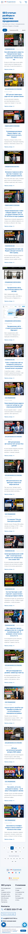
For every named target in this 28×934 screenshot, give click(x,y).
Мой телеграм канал (9, 921)
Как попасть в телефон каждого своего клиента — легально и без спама (14, 827)
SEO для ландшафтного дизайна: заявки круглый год (14, 672)
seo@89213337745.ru (10, 918)
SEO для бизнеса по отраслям (13, 89)
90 (15, 861)
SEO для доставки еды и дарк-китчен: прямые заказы (14, 95)
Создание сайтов (5, 892)
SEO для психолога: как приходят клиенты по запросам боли (14, 482)
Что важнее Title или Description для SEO (14, 520)
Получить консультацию (8, 914)
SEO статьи (4, 900)
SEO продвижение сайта (6, 889)
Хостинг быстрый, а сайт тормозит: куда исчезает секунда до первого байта (14, 594)
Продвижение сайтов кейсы (13, 282)
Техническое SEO (13, 30)
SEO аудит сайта (5, 894)
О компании (18, 888)
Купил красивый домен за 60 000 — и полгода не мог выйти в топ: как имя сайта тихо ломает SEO (14, 556)
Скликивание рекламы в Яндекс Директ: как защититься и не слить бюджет (14, 134)
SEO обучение (5, 898)
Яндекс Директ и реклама (12, 126)
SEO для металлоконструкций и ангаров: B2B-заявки (14, 750)
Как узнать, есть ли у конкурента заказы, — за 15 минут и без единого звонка (14, 789)
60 (20, 858)
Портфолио (4, 902)
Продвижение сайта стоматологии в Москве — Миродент (14, 328)
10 (5, 858)
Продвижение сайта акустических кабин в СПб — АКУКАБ (14, 289)
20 (8, 858)
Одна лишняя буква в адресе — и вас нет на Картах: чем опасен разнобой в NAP (14, 405)
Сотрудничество (19, 892)
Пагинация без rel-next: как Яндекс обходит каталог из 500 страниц (14, 251)
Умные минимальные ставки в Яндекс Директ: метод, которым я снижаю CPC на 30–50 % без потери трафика (14, 213)
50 (17, 858)
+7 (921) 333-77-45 (21, 2)
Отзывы (17, 890)
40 (14, 858)
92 (12, 852)
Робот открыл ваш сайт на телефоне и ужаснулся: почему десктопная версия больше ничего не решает (14, 365)
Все (5, 30)
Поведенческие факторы (12, 166)
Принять (23, 930)
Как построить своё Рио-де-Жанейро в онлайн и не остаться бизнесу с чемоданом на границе (14, 710)
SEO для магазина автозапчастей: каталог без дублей (14, 444)
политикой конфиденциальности (9, 932)
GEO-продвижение (10, 397)
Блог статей (18, 894)
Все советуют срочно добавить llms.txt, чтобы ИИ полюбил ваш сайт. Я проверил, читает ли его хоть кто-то (14, 632)
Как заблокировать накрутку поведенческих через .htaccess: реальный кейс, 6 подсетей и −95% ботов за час (14, 55)
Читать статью (8, 69)
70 (23, 858)
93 (16, 852)
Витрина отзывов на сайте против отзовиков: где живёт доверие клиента (14, 174)
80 (12, 861)
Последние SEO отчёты (19, 899)
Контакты (17, 896)
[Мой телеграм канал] (19, 872)
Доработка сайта (5, 896)
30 (11, 858)
